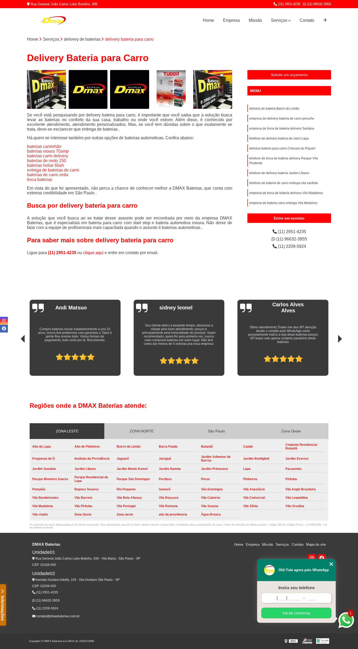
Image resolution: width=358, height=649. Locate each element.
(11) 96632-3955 (318, 4)
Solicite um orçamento (289, 75)
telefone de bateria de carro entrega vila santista (283, 183)
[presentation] (15, 358)
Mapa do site (316, 544)
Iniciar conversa (296, 613)
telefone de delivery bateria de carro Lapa (279, 138)
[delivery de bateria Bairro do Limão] (46, 89)
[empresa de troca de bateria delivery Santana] (129, 89)
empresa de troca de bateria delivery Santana (281, 128)
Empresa (231, 20)
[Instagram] (312, 558)
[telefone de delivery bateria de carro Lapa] (171, 89)
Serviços (279, 20)
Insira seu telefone (296, 588)
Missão (255, 20)
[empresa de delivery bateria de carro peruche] (88, 89)
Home (208, 20)
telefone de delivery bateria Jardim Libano (279, 173)
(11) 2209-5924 (291, 246)
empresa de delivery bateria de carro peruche (281, 118)
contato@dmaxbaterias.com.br (57, 616)
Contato (307, 20)
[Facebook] (322, 558)
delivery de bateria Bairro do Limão (274, 108)
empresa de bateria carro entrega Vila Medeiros (283, 203)
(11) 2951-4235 (288, 4)
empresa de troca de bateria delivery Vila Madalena (286, 193)
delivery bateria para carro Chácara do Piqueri (282, 148)
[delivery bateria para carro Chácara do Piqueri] (212, 89)
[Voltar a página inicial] (53, 20)
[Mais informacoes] (325, 20)
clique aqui (93, 252)
